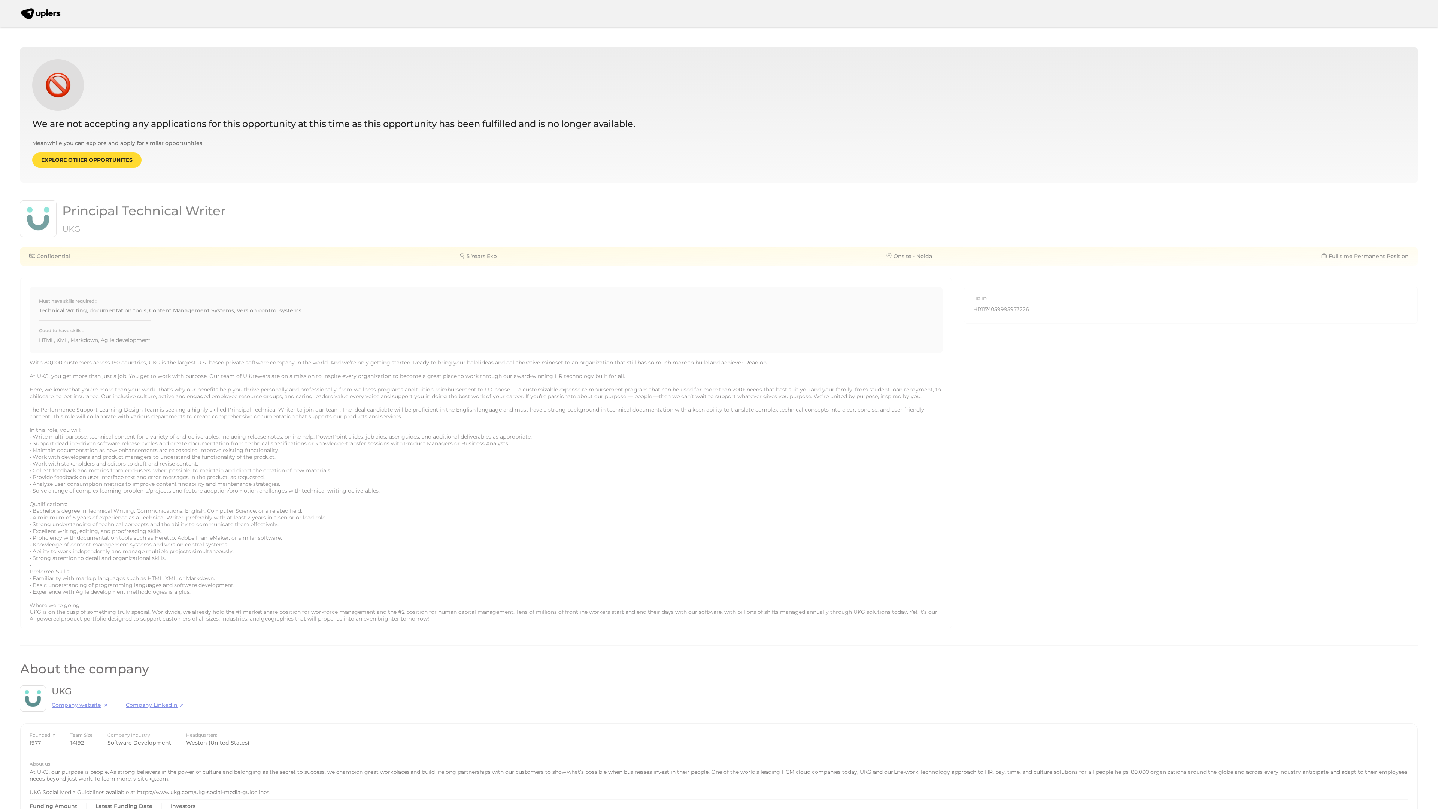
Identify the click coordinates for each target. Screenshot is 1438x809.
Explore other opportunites (87, 160)
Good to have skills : (61, 330)
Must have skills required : (68, 301)
